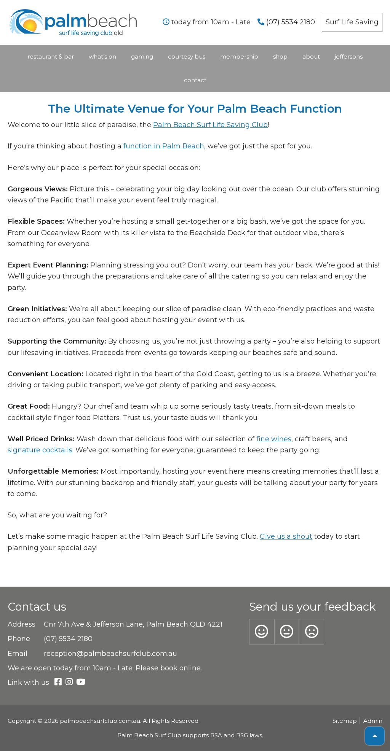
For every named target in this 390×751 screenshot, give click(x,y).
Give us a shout (286, 536)
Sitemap (344, 720)
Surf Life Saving (352, 22)
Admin (372, 720)
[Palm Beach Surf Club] (73, 12)
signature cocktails (40, 450)
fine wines (273, 439)
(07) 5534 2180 (289, 22)
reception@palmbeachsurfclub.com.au (110, 653)
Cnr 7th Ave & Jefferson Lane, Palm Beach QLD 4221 (133, 624)
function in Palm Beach (163, 146)
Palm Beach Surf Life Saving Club (210, 125)
